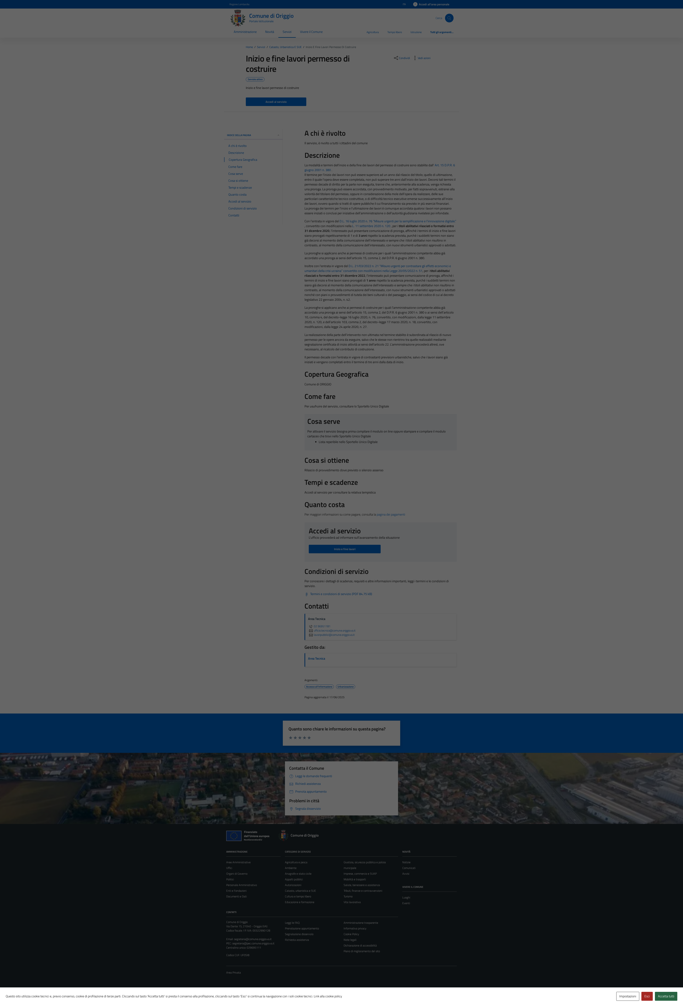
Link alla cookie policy (328, 996)
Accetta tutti (666, 996)
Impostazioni (627, 996)
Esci (647, 996)
